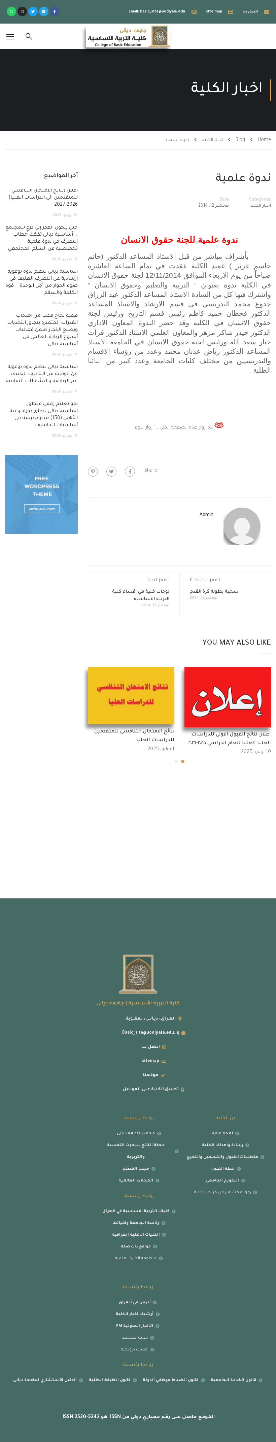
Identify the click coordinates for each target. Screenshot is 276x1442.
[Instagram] (22, 11)
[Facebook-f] (54, 11)
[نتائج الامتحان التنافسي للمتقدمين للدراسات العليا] (131, 696)
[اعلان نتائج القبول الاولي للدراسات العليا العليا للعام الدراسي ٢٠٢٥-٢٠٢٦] (227, 697)
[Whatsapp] (11, 11)
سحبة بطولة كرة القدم (214, 591)
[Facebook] (130, 472)
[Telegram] (43, 11)
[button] (182, 761)
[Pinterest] (93, 472)
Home (264, 140)
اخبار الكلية (212, 140)
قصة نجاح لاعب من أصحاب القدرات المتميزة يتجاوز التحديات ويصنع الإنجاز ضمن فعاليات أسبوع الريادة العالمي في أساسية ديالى (42, 330)
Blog (240, 140)
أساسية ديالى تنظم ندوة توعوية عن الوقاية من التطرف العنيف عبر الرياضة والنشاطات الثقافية (42, 374)
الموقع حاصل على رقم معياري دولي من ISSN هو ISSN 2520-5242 (138, 1417)
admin (206, 514)
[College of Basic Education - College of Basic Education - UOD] (128, 36)
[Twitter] (33, 11)
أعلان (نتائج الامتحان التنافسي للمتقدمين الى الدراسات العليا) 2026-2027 (43, 198)
